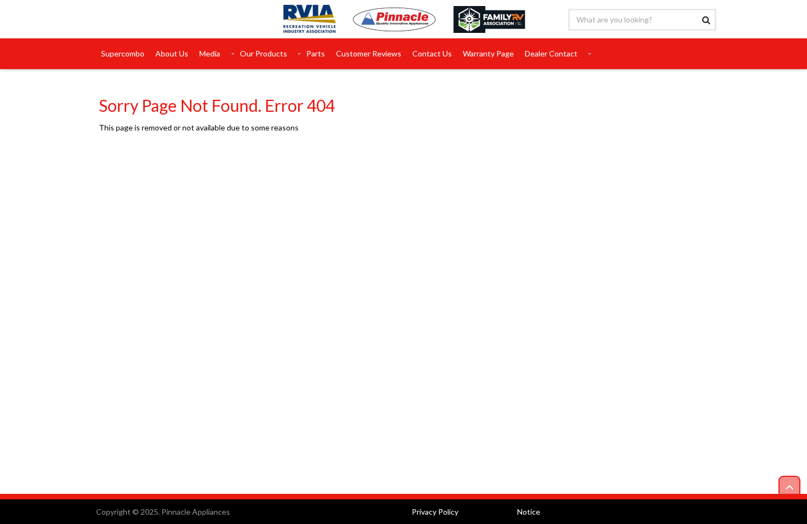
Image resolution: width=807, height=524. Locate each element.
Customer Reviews (368, 53)
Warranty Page (488, 53)
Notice (528, 511)
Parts (315, 53)
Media (209, 53)
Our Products (263, 53)
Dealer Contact (551, 53)
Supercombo (122, 53)
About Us (171, 53)
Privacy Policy (435, 511)
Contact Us (432, 53)
